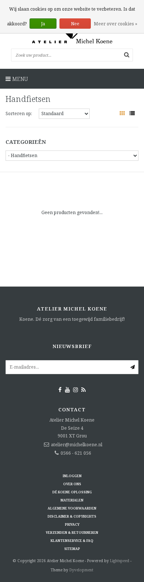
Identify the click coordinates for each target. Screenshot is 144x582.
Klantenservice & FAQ (72, 540)
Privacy (72, 524)
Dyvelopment (81, 569)
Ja (43, 24)
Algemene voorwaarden (72, 508)
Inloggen (72, 475)
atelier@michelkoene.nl (76, 444)
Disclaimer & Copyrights (72, 516)
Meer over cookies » (115, 24)
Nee (75, 24)
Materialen (72, 500)
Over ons (72, 484)
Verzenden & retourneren (72, 532)
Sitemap (72, 548)
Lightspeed (119, 560)
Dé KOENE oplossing (72, 492)
